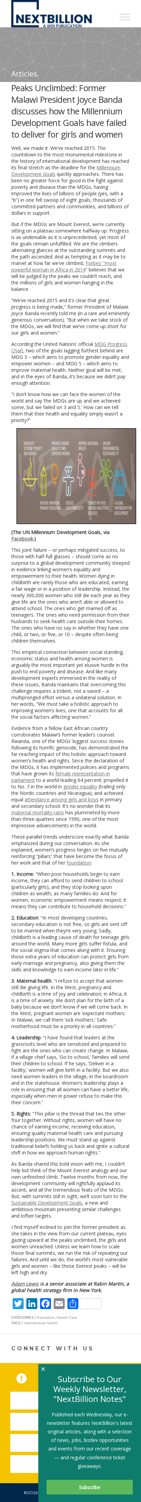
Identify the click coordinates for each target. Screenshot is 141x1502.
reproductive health (41, 1323)
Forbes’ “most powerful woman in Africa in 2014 (63, 266)
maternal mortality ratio (37, 812)
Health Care (66, 1317)
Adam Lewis (25, 1283)
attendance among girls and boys (62, 799)
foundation (79, 862)
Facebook (22, 538)
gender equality (80, 786)
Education (46, 1317)
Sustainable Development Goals (46, 1202)
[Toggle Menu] (124, 17)
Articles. (25, 74)
